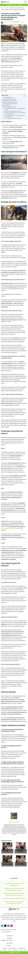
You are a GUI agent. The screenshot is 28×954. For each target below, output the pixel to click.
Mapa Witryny (15, 949)
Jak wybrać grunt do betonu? (10, 103)
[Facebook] (2, 926)
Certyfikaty (9, 5)
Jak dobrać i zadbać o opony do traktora (14, 898)
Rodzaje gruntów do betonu (9, 100)
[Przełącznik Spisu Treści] (24, 95)
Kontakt (20, 5)
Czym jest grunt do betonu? (9, 99)
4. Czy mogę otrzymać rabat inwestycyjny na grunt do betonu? (14, 116)
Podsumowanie (6, 105)
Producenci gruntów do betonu (10, 102)
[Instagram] (11, 926)
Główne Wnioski (8, 97)
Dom (2, 8)
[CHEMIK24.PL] (5, 2)
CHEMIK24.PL (12, 952)
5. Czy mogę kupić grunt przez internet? (13, 118)
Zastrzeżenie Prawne (21, 948)
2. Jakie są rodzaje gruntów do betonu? (13, 111)
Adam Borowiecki (7, 22)
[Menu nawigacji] (25, 2)
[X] (5, 926)
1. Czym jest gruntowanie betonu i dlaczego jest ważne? (15, 109)
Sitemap (20, 949)
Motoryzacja (9, 943)
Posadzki (6, 8)
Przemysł (9, 945)
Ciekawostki (9, 938)
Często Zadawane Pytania (9, 107)
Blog (15, 5)
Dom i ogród (9, 940)
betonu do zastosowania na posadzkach (11, 528)
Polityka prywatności (12, 948)
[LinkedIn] (8, 926)
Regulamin (5, 948)
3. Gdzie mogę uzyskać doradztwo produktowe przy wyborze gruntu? (15, 113)
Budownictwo (10, 935)
